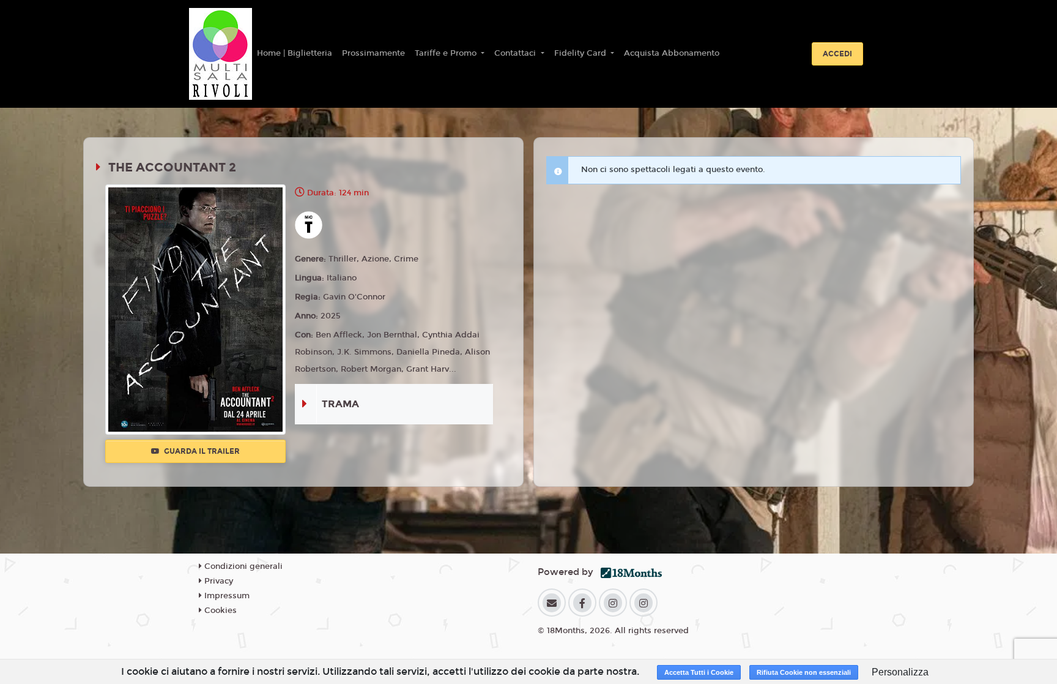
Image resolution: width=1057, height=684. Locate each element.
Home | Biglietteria (294, 53)
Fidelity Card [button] (581, 53)
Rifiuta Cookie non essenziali (804, 672)
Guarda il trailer (201, 451)
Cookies (219, 610)
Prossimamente (373, 53)
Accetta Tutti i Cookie (698, 672)
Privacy (217, 581)
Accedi (837, 54)
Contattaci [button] (516, 53)
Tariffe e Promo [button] (447, 53)
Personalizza (900, 672)
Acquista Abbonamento (671, 53)
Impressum (226, 596)
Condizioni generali (242, 566)
